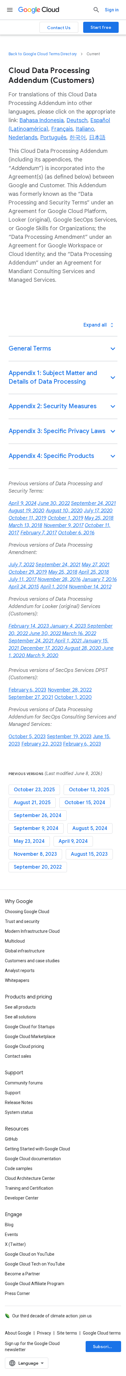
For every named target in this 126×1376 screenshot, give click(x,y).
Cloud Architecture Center (30, 1178)
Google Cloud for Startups (30, 1026)
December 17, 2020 (42, 648)
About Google (18, 1333)
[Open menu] (10, 10)
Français (62, 129)
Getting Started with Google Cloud (37, 1148)
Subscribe (103, 1346)
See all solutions (20, 1016)
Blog (9, 1224)
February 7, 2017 (38, 533)
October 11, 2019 (27, 518)
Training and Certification (29, 1188)
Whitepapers (17, 980)
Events (11, 1234)
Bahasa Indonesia (42, 120)
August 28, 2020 (83, 648)
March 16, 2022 (79, 633)
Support (12, 1092)
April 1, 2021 (69, 641)
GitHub (11, 1139)
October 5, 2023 (27, 737)
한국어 (77, 137)
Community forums (24, 1082)
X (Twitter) (15, 1244)
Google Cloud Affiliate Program (34, 1283)
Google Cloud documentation (33, 1158)
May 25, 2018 (98, 518)
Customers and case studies (32, 960)
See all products (20, 1007)
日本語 (97, 137)
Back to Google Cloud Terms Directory (43, 54)
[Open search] (96, 10)
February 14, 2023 (29, 626)
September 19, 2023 (69, 737)
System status (19, 1112)
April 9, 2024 (22, 503)
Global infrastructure (25, 950)
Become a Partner (22, 1273)
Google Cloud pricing (24, 1046)
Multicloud (15, 941)
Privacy (44, 1333)
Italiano (85, 129)
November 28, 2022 (70, 690)
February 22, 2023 (41, 744)
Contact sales (18, 1056)
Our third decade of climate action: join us (52, 1315)
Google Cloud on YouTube (29, 1254)
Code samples (18, 1168)
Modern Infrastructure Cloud (32, 931)
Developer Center (22, 1198)
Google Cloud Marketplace (30, 1036)
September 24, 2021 (93, 503)
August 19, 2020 (27, 511)
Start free (101, 27)
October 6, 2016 (76, 533)
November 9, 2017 (64, 525)
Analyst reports (20, 970)
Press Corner (17, 1293)
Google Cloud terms (102, 1333)
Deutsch (77, 120)
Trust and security (22, 921)
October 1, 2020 (73, 697)
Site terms (67, 1333)
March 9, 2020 (42, 656)
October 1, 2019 (65, 518)
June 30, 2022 (53, 503)
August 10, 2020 (64, 511)
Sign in (112, 9)
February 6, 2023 (27, 690)
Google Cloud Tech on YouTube (35, 1264)
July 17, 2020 (98, 511)
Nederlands (23, 137)
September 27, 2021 (31, 697)
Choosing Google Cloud (27, 911)
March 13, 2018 (25, 525)
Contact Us (59, 27)
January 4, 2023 (68, 626)
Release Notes (19, 1102)
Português (53, 137)
